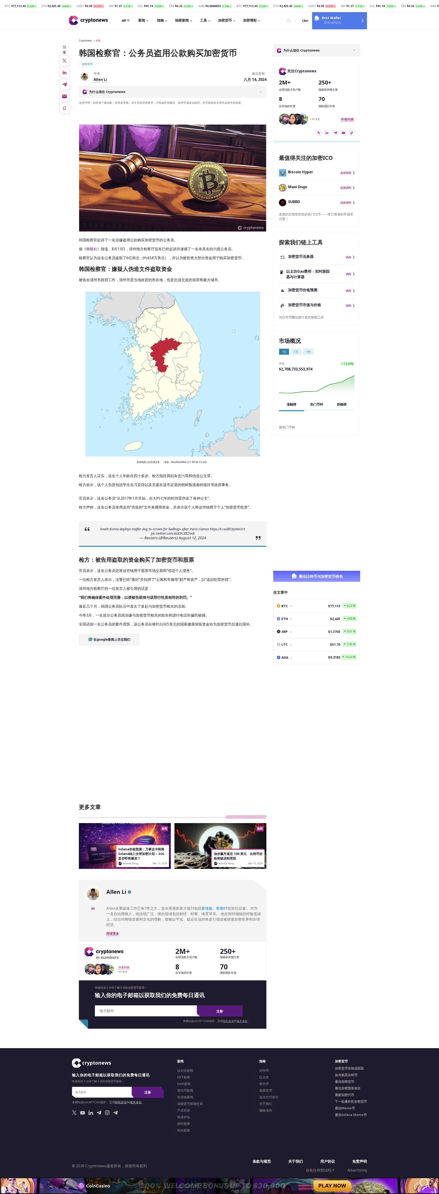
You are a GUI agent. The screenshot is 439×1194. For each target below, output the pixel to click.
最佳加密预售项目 (348, 1088)
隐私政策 (228, 1021)
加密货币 (225, 20)
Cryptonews (85, 40)
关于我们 (265, 1104)
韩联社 (91, 248)
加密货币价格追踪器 (349, 1068)
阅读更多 (112, 933)
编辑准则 (265, 1110)
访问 (348, 257)
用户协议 (327, 1161)
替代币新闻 (185, 1090)
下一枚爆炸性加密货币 (351, 1101)
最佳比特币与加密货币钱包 (321, 576)
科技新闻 (183, 1130)
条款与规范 (262, 1161)
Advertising (357, 1170)
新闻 (141, 20)
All (124, 20)
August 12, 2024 (192, 535)
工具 (203, 20)
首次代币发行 (268, 1097)
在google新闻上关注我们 (111, 637)
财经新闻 (183, 1124)
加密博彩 (250, 20)
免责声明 (359, 1161)
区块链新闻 (185, 1097)
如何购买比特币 (346, 1075)
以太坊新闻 (185, 1070)
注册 (220, 1011)
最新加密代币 (344, 1095)
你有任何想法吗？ (320, 1170)
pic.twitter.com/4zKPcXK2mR (173, 531)
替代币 (264, 1084)
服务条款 (242, 1021)
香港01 (222, 908)
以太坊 (264, 1077)
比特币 (264, 1070)
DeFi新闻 (183, 1084)
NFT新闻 (183, 1077)
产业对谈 (183, 1110)
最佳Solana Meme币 (351, 1115)
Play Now (332, 1186)
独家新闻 (182, 20)
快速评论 (183, 1117)
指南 (160, 20)
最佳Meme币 (345, 1108)
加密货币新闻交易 (190, 1104)
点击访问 (345, 173)
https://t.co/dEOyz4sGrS (227, 527)
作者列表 (347, 119)
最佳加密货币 (344, 1081)
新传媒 (206, 908)
